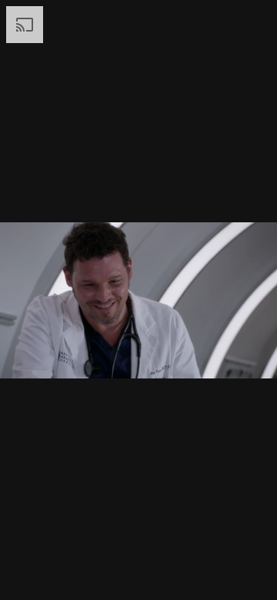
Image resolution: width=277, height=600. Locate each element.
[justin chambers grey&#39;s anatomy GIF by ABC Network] (138, 300)
